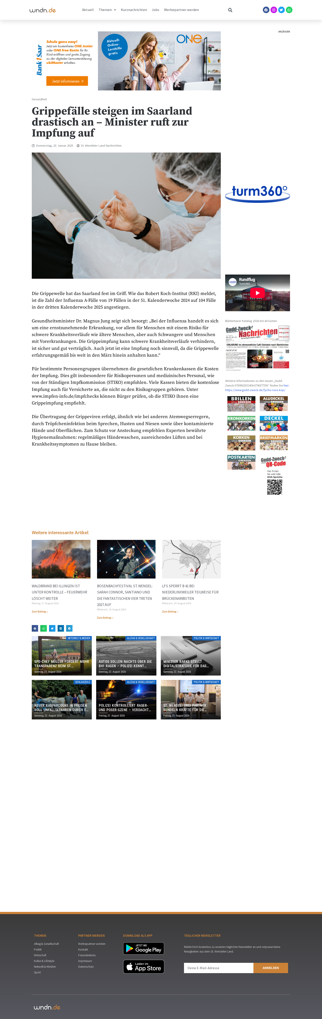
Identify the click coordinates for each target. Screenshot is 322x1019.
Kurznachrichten (134, 9)
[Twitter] (281, 10)
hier (286, 385)
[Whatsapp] (289, 10)
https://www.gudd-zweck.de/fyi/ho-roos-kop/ (255, 390)
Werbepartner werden (181, 9)
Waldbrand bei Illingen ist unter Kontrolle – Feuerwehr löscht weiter (59, 592)
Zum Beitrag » (40, 611)
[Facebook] (266, 10)
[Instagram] (274, 10)
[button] (35, 628)
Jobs (155, 9)
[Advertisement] (126, 490)
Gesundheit (39, 99)
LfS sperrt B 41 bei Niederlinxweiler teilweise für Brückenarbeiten (190, 592)
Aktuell (88, 9)
